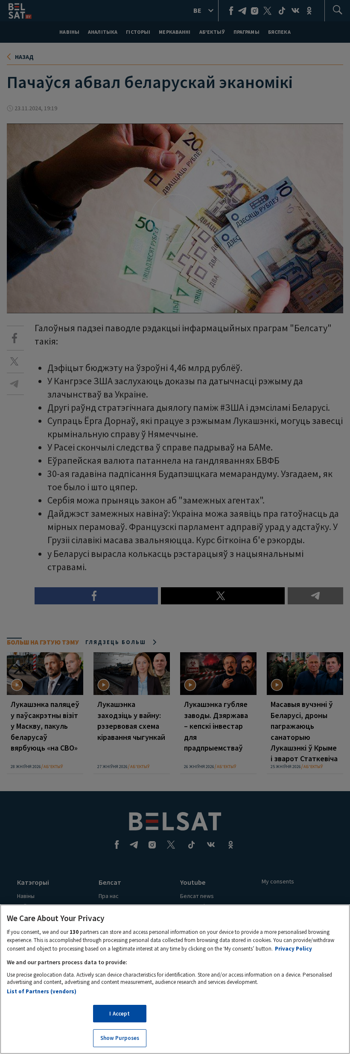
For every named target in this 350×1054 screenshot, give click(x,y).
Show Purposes (120, 1038)
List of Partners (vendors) (41, 991)
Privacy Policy (293, 948)
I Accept (119, 1013)
